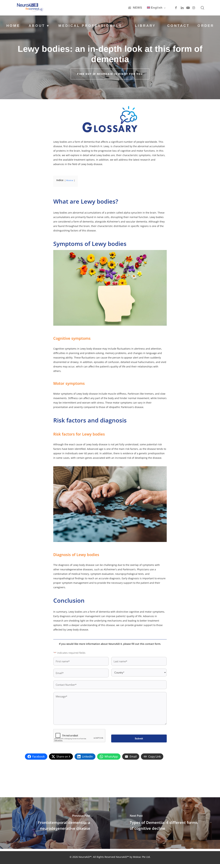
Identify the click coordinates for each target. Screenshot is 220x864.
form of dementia (85, 141)
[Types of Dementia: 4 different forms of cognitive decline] (165, 823)
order (205, 26)
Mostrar (69, 180)
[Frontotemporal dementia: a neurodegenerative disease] (55, 823)
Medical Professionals (90, 25)
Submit (139, 738)
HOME (13, 26)
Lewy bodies (60, 212)
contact (178, 26)
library (145, 26)
